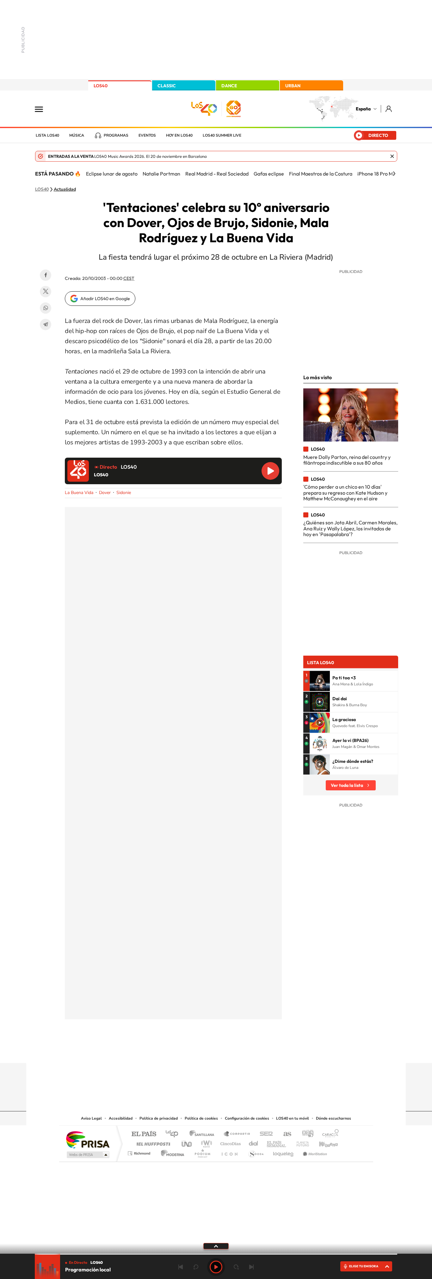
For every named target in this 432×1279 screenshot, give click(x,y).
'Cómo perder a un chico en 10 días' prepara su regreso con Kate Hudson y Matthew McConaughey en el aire (345, 493)
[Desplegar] (216, 1246)
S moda (256, 1152)
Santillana (203, 1134)
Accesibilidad (121, 1118)
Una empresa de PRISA (87, 1139)
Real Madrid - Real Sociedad (217, 173)
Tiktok (191, 1051)
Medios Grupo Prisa (87, 1155)
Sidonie (123, 493)
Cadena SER (264, 1134)
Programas (116, 135)
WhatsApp (45, 308)
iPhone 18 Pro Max (377, 173)
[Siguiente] (394, 173)
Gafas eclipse (269, 173)
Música (76, 135)
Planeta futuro (300, 1142)
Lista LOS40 (47, 135)
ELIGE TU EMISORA (363, 1266)
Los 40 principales (174, 1134)
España (363, 109)
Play (216, 1267)
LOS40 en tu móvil (292, 1118)
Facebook (45, 275)
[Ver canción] (320, 681)
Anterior (180, 1267)
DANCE (229, 86)
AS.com (284, 1134)
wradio (205, 1142)
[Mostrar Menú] (43, 109)
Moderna (171, 1152)
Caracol (329, 1134)
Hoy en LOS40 (179, 135)
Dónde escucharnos (333, 1118)
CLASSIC (166, 86)
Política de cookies (201, 1118)
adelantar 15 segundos (236, 1267)
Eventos (147, 135)
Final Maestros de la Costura (320, 173)
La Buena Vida (79, 493)
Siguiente (251, 1267)
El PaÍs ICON (229, 1152)
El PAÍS (143, 1134)
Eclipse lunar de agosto (112, 173)
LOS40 (101, 86)
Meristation (314, 1152)
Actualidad (65, 189)
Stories (254, 1051)
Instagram (178, 1051)
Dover (105, 493)
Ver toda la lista (347, 785)
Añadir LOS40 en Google (105, 298)
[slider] (216, 1254)
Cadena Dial (254, 1142)
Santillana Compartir (237, 1134)
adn (305, 1134)
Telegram (45, 324)
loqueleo (283, 1152)
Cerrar (392, 156)
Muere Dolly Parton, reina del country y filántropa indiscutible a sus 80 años (347, 460)
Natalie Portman (161, 173)
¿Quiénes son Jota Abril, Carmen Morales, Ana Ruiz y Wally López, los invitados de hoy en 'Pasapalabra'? (350, 528)
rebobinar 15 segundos (196, 1267)
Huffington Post (152, 1142)
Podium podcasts (202, 1152)
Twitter (45, 291)
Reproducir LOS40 (270, 471)
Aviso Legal (91, 1118)
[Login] (389, 108)
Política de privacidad (158, 1118)
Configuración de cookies (247, 1118)
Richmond (139, 1152)
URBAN (292, 86)
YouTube (203, 1051)
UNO (187, 1142)
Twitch (241, 1051)
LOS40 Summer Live (222, 135)
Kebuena (323, 1142)
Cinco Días (229, 1142)
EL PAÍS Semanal (276, 1142)
